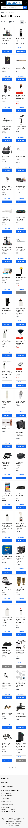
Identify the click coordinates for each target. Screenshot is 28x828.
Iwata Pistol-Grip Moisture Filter (20, 401)
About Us (4, 818)
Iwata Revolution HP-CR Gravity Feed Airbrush (6, 128)
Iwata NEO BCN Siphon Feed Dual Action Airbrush (7, 373)
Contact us (10, 818)
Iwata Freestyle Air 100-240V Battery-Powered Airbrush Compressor (21, 746)
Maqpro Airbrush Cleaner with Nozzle (6, 402)
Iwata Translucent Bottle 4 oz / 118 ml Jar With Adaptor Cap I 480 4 (7, 620)
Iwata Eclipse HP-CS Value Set (7, 39)
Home (2, 12)
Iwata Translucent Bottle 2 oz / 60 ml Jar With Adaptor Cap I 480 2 (21, 311)
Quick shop (7, 47)
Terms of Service (10, 821)
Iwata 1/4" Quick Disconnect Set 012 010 (20, 589)
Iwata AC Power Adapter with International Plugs (6, 746)
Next (16, 768)
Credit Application (7, 820)
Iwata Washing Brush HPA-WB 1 (20, 67)
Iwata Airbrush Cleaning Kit (6, 278)
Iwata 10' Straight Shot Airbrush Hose (20, 495)
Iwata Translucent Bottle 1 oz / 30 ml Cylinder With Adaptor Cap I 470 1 (21, 621)
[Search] (25, 7)
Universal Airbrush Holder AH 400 (21, 127)
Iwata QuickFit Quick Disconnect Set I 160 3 (7, 97)
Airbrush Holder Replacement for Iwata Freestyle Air (21, 715)
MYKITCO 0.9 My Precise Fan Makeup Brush (20, 341)
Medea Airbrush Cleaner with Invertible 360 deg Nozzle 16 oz (21, 526)
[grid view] (22, 22)
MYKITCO (18, 100)
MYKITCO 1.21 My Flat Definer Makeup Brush (20, 97)
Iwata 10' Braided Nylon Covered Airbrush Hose (20, 219)
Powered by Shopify (14, 825)
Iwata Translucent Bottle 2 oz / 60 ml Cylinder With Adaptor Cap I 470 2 (7, 526)
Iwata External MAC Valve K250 (6, 309)
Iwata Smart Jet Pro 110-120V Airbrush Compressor (20, 433)
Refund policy (19, 821)
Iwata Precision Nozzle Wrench (6, 427)
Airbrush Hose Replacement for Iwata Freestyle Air (7, 652)
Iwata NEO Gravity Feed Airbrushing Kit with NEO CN (20, 188)
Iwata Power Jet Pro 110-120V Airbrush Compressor (20, 559)
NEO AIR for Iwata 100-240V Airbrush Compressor (20, 465)
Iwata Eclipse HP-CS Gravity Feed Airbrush (20, 158)
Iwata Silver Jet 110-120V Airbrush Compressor (7, 589)
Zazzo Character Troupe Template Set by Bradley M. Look (20, 684)
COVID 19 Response (18, 820)
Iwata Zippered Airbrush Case (6, 67)
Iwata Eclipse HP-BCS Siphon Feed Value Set (7, 249)
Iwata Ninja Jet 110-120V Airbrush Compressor (7, 464)
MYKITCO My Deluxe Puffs (19, 372)
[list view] (25, 22)
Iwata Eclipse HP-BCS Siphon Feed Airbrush (7, 341)
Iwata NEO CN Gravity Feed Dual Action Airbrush (20, 249)
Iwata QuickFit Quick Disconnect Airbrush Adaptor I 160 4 (7, 189)
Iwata (3, 41)
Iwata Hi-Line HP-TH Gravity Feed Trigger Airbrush (7, 683)
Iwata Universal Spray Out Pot (6, 157)
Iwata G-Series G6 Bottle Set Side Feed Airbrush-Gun (21, 653)
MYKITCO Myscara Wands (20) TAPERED (21, 279)
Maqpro (3, 405)
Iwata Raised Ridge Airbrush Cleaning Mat (7, 558)
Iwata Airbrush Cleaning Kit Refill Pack (7, 495)
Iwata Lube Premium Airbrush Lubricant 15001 (7, 219)
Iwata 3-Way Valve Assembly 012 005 (7, 714)
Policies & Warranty (19, 818)
